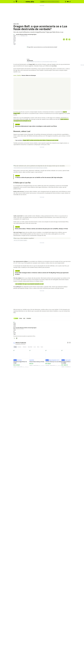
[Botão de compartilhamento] (64, 39)
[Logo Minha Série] (29, 2)
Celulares (19, 346)
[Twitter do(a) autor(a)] (14, 338)
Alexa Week (30, 346)
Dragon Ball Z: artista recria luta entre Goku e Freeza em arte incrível (40, 140)
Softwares (24, 346)
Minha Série (16, 23)
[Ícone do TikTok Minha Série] (70, 1)
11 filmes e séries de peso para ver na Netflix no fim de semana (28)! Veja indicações (39, 177)
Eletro (38, 346)
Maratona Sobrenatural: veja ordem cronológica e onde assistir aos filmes (36, 126)
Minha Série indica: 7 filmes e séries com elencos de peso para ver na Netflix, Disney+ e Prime (41, 228)
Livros (35, 346)
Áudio (42, 346)
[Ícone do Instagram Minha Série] (65, 1)
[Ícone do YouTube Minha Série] (68, 1)
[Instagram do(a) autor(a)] (17, 338)
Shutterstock (30, 60)
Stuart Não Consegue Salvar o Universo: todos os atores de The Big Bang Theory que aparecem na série (42, 273)
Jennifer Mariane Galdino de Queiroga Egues (26, 34)
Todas (15, 346)
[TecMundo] (16, 1)
